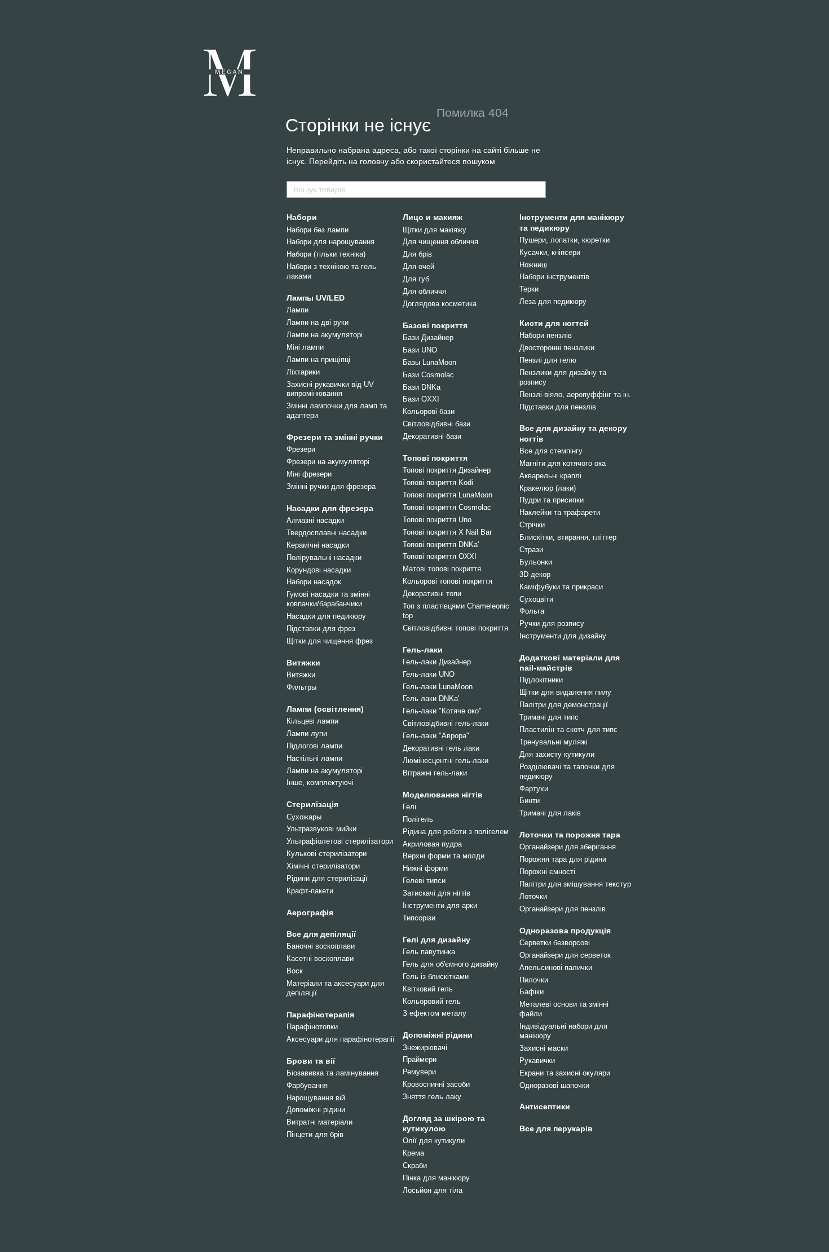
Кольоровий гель (432, 1001)
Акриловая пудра (432, 844)
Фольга (531, 611)
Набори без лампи (317, 230)
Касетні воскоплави (320, 958)
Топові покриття (435, 457)
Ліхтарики (303, 372)
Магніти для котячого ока (562, 463)
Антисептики (544, 1106)
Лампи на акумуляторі (324, 334)
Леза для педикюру (553, 301)
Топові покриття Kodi (438, 482)
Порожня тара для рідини (562, 859)
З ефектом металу (434, 1013)
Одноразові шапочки (554, 1085)
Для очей (418, 266)
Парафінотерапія (320, 1014)
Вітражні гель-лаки (435, 773)
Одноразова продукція (565, 930)
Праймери (419, 1059)
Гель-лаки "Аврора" (436, 735)
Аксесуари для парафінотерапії (340, 1039)
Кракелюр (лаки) (547, 488)
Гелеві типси (424, 880)
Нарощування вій (315, 1098)
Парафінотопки (312, 1026)
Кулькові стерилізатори (326, 853)
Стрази (531, 549)
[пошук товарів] (537, 189)
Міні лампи (305, 347)
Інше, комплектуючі (320, 782)
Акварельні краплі (550, 475)
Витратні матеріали (319, 1122)
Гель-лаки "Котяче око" (442, 711)
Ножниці (533, 265)
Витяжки (303, 662)
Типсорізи (419, 918)
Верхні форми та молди (443, 856)
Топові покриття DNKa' (441, 544)
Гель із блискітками (436, 976)
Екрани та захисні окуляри (564, 1073)
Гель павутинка (429, 951)
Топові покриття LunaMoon (447, 495)
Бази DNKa (421, 387)
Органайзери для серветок (565, 955)
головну (374, 161)
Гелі (409, 807)
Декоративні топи (432, 593)
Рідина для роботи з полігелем (456, 831)
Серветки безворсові (554, 942)
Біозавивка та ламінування (332, 1073)
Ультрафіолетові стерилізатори (339, 841)
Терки (529, 289)
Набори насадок (313, 581)
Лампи (297, 310)
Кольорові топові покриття (447, 581)
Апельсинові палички (555, 967)
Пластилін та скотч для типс (568, 729)
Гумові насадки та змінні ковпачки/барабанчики (328, 599)
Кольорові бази (429, 411)
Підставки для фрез (320, 628)
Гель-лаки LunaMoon (438, 686)
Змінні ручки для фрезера (331, 486)
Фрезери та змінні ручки (334, 437)
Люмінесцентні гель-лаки (445, 760)
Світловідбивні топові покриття (455, 628)
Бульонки (535, 562)
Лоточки (533, 896)
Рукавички (537, 1060)
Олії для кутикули (434, 1140)
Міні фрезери (309, 474)
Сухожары (303, 817)
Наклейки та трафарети (559, 512)
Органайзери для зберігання (567, 847)
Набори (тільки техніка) (325, 254)
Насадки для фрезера (329, 508)
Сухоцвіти (536, 599)
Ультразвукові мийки (321, 829)
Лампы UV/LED (315, 297)
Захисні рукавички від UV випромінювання (330, 389)
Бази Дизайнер (428, 337)
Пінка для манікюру (436, 1178)
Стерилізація (312, 804)
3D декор (534, 574)
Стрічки (532, 525)
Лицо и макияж (432, 217)
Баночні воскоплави (320, 946)
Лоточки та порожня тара (569, 834)
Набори (301, 217)
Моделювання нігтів (443, 794)
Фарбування (307, 1085)
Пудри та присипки (551, 500)
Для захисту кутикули (556, 754)
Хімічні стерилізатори (323, 866)
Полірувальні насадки (323, 557)
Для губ (416, 279)
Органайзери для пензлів (562, 909)
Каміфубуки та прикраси (561, 587)
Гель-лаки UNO (429, 674)
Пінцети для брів (314, 1134)
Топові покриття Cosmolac (447, 507)
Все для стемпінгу (551, 451)
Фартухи (533, 788)
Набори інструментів (554, 276)
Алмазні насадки (315, 520)
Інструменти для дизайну (562, 636)
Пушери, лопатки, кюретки (564, 240)
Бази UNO (420, 350)
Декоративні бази (432, 436)
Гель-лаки (423, 649)
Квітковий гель (428, 989)
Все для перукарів (556, 1128)
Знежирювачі (425, 1047)
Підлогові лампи (314, 746)
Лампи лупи (306, 733)
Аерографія (309, 912)
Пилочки (533, 980)
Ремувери (419, 1072)
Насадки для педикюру (326, 616)
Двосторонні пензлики (556, 347)
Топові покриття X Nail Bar (447, 532)
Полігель (418, 819)
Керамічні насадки (317, 545)
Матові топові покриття (442, 569)
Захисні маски (543, 1048)
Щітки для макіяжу (434, 230)
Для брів (417, 254)
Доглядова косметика (440, 303)
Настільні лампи (314, 758)
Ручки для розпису (551, 623)
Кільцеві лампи (312, 721)
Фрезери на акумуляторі (327, 461)
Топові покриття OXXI (440, 556)
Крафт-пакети (309, 891)
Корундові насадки (318, 570)
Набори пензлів (545, 335)
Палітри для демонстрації (563, 704)
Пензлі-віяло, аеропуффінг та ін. (575, 394)
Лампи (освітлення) (325, 708)
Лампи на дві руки (317, 322)
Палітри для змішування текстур (575, 884)
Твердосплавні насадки (326, 532)
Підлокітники (541, 680)
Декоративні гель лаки (441, 748)
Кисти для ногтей (554, 323)
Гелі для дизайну (436, 939)
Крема (413, 1153)
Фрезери (300, 449)
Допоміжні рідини (315, 1109)
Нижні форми (425, 868)
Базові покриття (435, 325)
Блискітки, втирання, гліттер (567, 537)
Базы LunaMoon (429, 362)
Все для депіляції (321, 933)
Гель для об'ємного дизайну (451, 964)
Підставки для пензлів (557, 407)
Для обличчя (424, 291)
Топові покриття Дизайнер (447, 470)
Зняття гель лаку (432, 1096)
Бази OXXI (421, 399)
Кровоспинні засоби (436, 1084)
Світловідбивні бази (436, 424)
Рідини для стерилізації (327, 878)
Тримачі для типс (549, 717)
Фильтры (301, 687)
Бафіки (531, 992)
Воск (294, 971)
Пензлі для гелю (547, 360)
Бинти (529, 800)
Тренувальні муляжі (553, 742)
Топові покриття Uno (437, 519)
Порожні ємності (547, 871)
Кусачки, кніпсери (549, 252)
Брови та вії (310, 1060)
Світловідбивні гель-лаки (445, 723)
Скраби (415, 1165)
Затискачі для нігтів (436, 893)
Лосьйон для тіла (432, 1190)
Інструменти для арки (440, 905)
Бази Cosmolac (428, 375)
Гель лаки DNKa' (431, 698)
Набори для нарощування (330, 241)
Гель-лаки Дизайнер (437, 662)
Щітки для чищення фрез (329, 641)
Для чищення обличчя (440, 241)
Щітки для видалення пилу (565, 692)
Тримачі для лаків (550, 813)
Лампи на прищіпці (318, 359)
